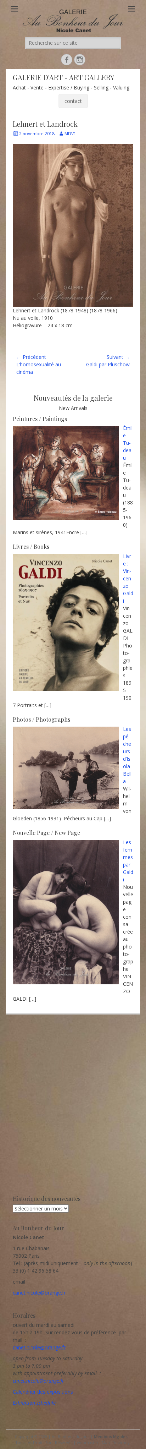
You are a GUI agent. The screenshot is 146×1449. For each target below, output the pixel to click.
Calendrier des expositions (43, 1391)
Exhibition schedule (34, 1402)
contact (73, 101)
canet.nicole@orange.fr (39, 1292)
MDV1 (70, 134)
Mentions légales (111, 1436)
